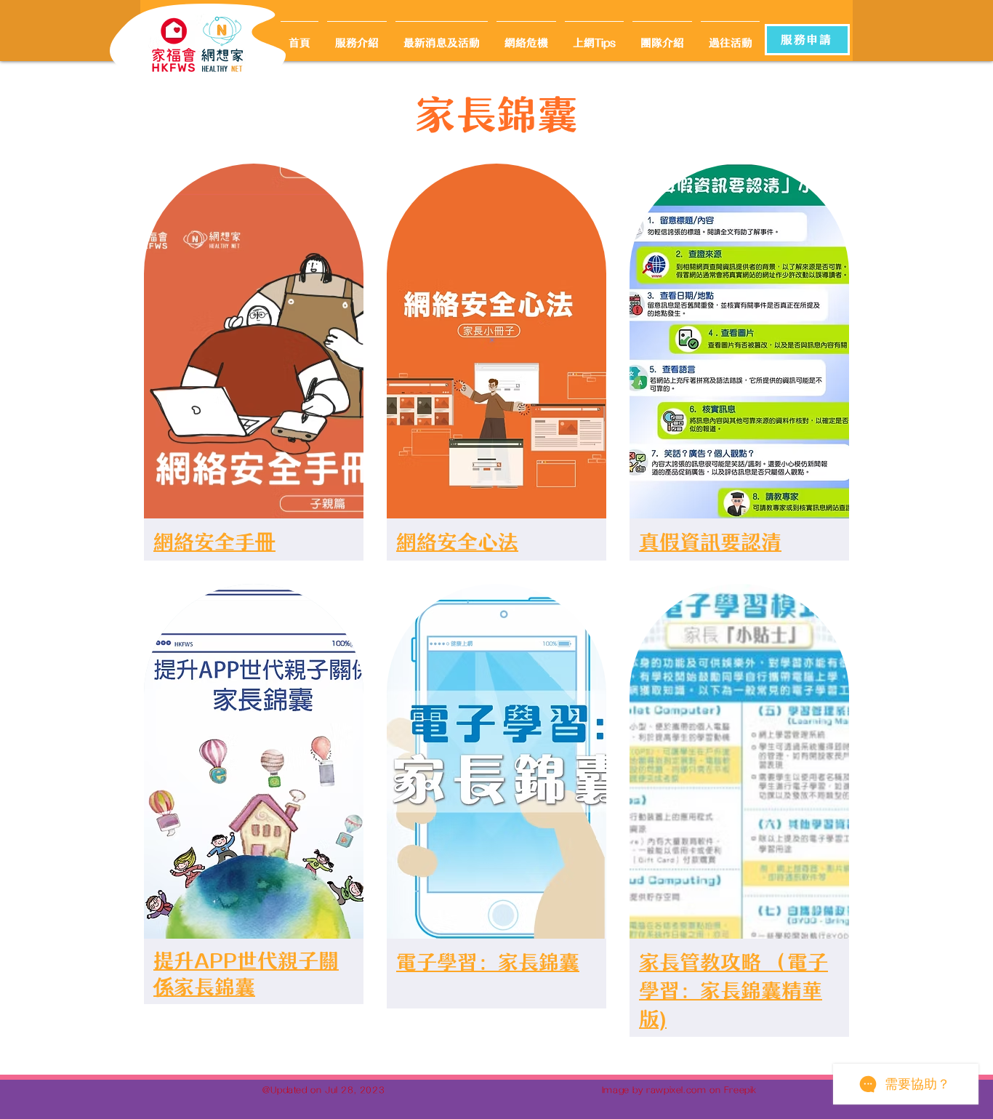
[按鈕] (225, 44)
